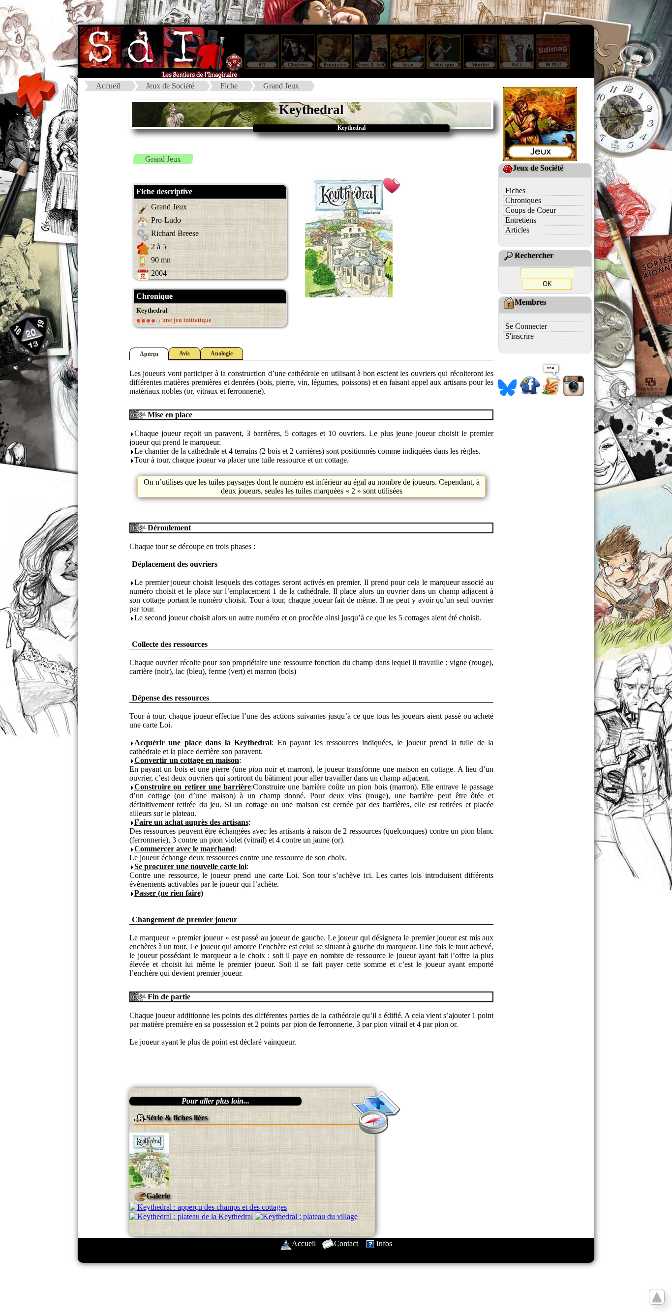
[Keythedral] (149, 1159)
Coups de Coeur (530, 210)
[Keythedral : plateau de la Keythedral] (191, 1216)
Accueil (108, 86)
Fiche (229, 86)
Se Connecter (526, 326)
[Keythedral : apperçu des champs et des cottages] (208, 1206)
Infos (384, 1243)
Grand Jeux (281, 86)
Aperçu (149, 353)
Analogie (222, 353)
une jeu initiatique (186, 319)
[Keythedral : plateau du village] (306, 1216)
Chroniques (523, 200)
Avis (184, 353)
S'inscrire (519, 336)
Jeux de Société (170, 86)
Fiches (515, 190)
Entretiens (520, 220)
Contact (346, 1243)
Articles (517, 230)
